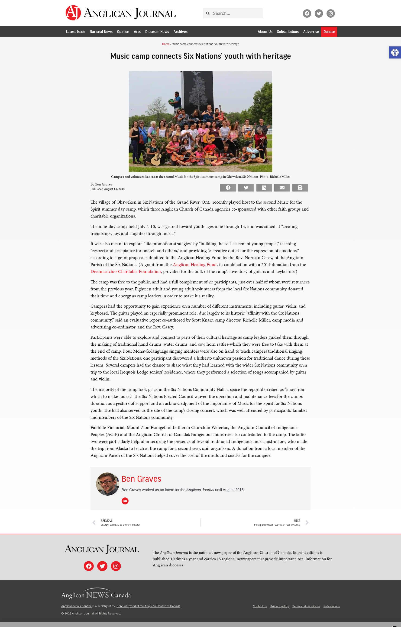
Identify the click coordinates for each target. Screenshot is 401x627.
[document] (200, 313)
